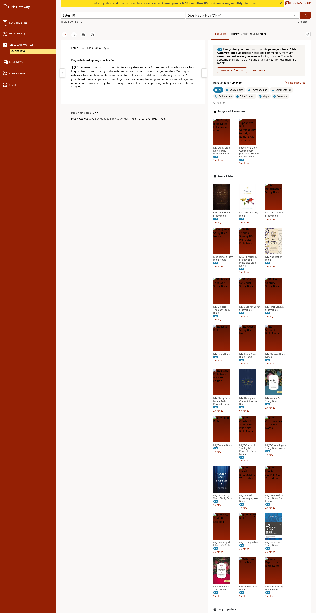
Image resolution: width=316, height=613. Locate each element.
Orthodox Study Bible (248, 588)
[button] (297, 3)
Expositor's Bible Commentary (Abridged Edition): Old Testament (249, 152)
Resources (219, 33)
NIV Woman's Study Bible (272, 399)
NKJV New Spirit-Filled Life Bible (222, 544)
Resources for (227, 82)
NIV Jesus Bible (221, 354)
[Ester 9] (62, 73)
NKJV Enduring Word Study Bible (222, 497)
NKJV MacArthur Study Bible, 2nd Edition (274, 498)
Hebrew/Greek (239, 33)
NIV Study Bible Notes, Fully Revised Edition (221, 150)
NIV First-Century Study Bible (274, 308)
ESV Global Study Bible (248, 214)
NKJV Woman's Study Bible (221, 588)
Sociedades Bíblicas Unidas (112, 118)
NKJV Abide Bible (222, 445)
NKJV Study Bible (248, 542)
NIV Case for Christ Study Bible (249, 308)
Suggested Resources (231, 111)
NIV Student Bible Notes (275, 355)
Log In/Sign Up (300, 3)
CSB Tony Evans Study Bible (221, 214)
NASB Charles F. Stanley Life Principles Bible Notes (248, 261)
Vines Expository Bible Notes (274, 588)
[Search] (305, 15)
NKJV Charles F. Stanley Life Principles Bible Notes (247, 450)
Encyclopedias (226, 609)
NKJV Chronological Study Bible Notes (276, 447)
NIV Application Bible (273, 258)
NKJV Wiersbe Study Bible (272, 544)
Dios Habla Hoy (81, 112)
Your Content (258, 33)
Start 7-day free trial (232, 70)
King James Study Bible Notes (223, 258)
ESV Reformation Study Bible (274, 214)
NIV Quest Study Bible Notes (248, 355)
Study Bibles (225, 176)
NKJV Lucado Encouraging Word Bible (249, 498)
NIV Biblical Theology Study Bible (221, 309)
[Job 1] (204, 73)
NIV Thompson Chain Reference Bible (248, 401)
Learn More (258, 70)
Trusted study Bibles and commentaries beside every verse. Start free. (171, 3)
